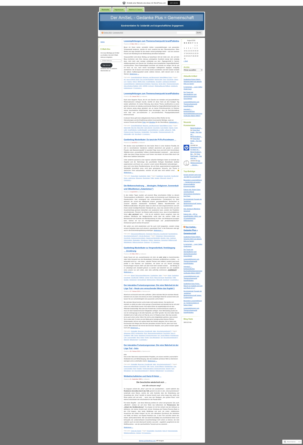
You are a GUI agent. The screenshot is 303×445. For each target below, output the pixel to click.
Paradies (139, 368)
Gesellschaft (174, 176)
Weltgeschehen (151, 279)
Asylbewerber (139, 333)
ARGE (133, 333)
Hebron (135, 81)
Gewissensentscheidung (138, 238)
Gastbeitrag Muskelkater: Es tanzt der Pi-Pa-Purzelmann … (150, 140)
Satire (148, 176)
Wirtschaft (163, 178)
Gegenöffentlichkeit (136, 77)
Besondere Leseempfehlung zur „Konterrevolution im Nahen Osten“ (193, 303)
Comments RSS (118, 33)
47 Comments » (155, 242)
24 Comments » (146, 433)
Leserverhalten (131, 337)
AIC (125, 79)
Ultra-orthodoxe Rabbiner (131, 86)
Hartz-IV (164, 430)
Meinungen (139, 178)
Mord (138, 337)
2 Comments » (174, 279)
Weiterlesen (134, 74)
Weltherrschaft (172, 240)
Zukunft (169, 178)
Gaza (164, 79)
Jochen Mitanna (165, 335)
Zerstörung (166, 279)
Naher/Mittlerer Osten (166, 77)
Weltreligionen (128, 242)
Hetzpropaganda (172, 430)
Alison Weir (140, 127)
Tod (161, 337)
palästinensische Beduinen (143, 83)
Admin (102, 42)
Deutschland (134, 176)
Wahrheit (126, 339)
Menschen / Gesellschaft (160, 233)
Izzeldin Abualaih (142, 130)
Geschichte (170, 79)
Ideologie (163, 238)
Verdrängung (133, 279)
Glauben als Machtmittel (153, 238)
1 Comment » (146, 134)
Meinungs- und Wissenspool (151, 77)
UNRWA (145, 86)
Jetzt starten (174, 3)
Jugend (147, 277)
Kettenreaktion (128, 240)
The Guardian (154, 132)
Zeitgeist (138, 433)
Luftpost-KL (168, 130)
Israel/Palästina (150, 81)
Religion (151, 240)
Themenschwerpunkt (172, 83)
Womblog (152, 122)
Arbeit (169, 275)
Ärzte (145, 333)
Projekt (147, 337)
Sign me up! (106, 65)
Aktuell (133, 275)
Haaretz (129, 81)
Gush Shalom (164, 127)
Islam (167, 238)
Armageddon (150, 430)
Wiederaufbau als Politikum (162, 86)
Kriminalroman (174, 335)
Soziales (157, 178)
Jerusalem (159, 81)
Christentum (159, 236)
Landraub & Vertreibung (169, 81)
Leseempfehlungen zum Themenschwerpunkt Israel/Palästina (151, 41)
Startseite (105, 10)
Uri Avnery (151, 86)
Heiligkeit (141, 277)
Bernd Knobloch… (196, 128)
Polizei (142, 337)
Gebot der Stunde (136, 430)
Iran (159, 335)
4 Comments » (137, 88)
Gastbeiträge (142, 176)
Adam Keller (127, 127)
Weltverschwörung (137, 242)
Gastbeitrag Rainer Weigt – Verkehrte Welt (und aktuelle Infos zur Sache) (193, 82)
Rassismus (154, 83)
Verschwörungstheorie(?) (131, 236)
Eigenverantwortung (169, 236)
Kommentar (149, 233)
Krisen (125, 178)
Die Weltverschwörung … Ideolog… (196, 163)
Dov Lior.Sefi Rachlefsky (147, 79)
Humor (136, 335)
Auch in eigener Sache (133, 79)
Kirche (152, 277)
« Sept (186, 61)
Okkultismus (144, 240)
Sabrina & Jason (135, 10)
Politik (173, 130)
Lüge (125, 337)
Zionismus (147, 242)
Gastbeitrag (159, 176)
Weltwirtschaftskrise (129, 433)
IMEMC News (141, 81)
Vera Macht (138, 134)
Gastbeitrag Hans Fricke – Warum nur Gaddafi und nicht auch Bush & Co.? (193, 286)
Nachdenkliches (173, 233)
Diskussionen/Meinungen (138, 233)
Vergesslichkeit (141, 279)
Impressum (119, 10)
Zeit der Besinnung (144, 236)
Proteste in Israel (129, 132)
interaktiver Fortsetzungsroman (148, 335)
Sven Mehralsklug (154, 337)
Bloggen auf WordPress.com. (147, 440)
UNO (140, 86)
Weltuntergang (134, 339)
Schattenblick (145, 132)
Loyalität (161, 130)
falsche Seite (158, 79)
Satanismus (157, 240)
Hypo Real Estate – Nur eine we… (196, 132)
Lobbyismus (131, 178)
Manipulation (136, 240)
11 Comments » (169, 370)
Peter (144, 122)
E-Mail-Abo (105, 49)
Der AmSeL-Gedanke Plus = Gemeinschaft (191, 230)
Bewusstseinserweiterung (155, 333)
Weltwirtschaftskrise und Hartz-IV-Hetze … (142, 376)
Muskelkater (146, 178)
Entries (108, 33)
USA (132, 134)
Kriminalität (134, 331)
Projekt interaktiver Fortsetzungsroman (154, 368)
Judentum (173, 238)
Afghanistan (127, 333)
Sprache (168, 368)
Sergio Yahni (162, 83)
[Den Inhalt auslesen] (184, 227)
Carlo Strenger (148, 127)
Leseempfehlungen (129, 83)
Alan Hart (133, 127)
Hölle (132, 335)
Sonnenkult (164, 240)
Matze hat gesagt (159, 277)
